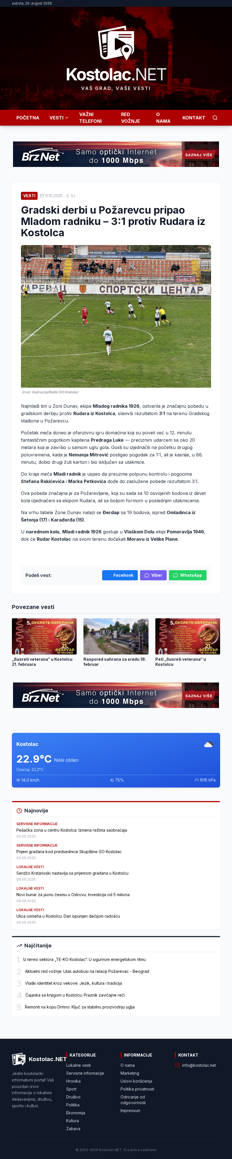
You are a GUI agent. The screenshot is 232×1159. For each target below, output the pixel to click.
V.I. (73, 195)
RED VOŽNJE (130, 117)
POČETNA (27, 118)
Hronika (73, 1081)
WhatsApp (191, 575)
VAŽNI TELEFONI (90, 117)
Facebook (123, 575)
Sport (71, 1089)
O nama (128, 1065)
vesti (29, 195)
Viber (156, 575)
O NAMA (163, 117)
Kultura (72, 1120)
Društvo (73, 1096)
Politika (73, 1104)
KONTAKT (193, 118)
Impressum (130, 1110)
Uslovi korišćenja (136, 1081)
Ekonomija (75, 1112)
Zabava (73, 1128)
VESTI (56, 118)
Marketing (130, 1073)
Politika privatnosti (137, 1089)
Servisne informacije (85, 1073)
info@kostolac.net (199, 1065)
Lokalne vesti (78, 1065)
